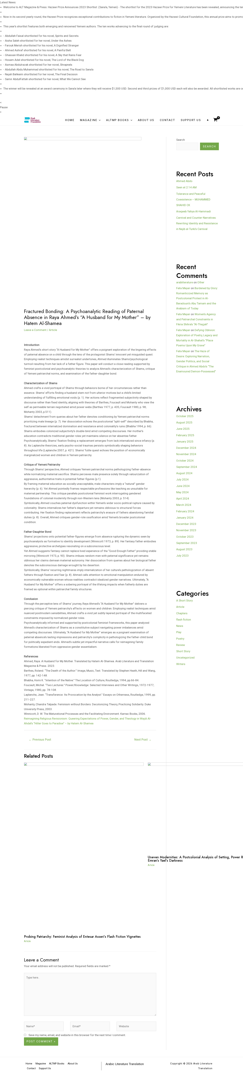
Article (53, 330)
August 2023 (184, 549)
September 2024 (186, 467)
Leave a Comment (35, 330)
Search (180, 139)
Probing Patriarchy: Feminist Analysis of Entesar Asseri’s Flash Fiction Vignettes (82, 936)
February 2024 (185, 511)
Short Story (183, 651)
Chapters (181, 613)
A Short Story (184, 600)
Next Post (142, 739)
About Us (146, 120)
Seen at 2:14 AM (186, 187)
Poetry (180, 638)
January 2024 (184, 517)
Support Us (191, 120)
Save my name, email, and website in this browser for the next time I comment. (77, 1035)
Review (180, 645)
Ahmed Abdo (184, 181)
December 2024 (186, 447)
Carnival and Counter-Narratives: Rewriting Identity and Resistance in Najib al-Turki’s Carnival (197, 223)
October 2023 (185, 536)
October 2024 (185, 460)
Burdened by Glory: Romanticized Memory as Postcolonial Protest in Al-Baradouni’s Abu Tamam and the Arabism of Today (197, 298)
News (179, 626)
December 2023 (186, 524)
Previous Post (40, 739)
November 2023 (186, 530)
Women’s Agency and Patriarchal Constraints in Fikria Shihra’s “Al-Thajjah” (196, 319)
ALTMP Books (117, 120)
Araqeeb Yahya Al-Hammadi (193, 211)
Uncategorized (185, 657)
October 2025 (185, 416)
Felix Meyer (183, 288)
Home (69, 120)
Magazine (88, 120)
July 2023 (182, 555)
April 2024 (182, 498)
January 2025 (184, 441)
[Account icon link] (207, 120)
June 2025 (183, 428)
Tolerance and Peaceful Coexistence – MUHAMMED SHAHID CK (193, 199)
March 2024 (183, 504)
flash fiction (183, 619)
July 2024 (182, 479)
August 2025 (184, 422)
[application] (99, 120)
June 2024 (183, 486)
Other (200, 282)
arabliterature (184, 282)
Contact (167, 120)
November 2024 (186, 454)
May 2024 (182, 492)
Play (178, 632)
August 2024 (184, 473)
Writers (180, 664)
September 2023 (186, 543)
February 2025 (185, 435)
